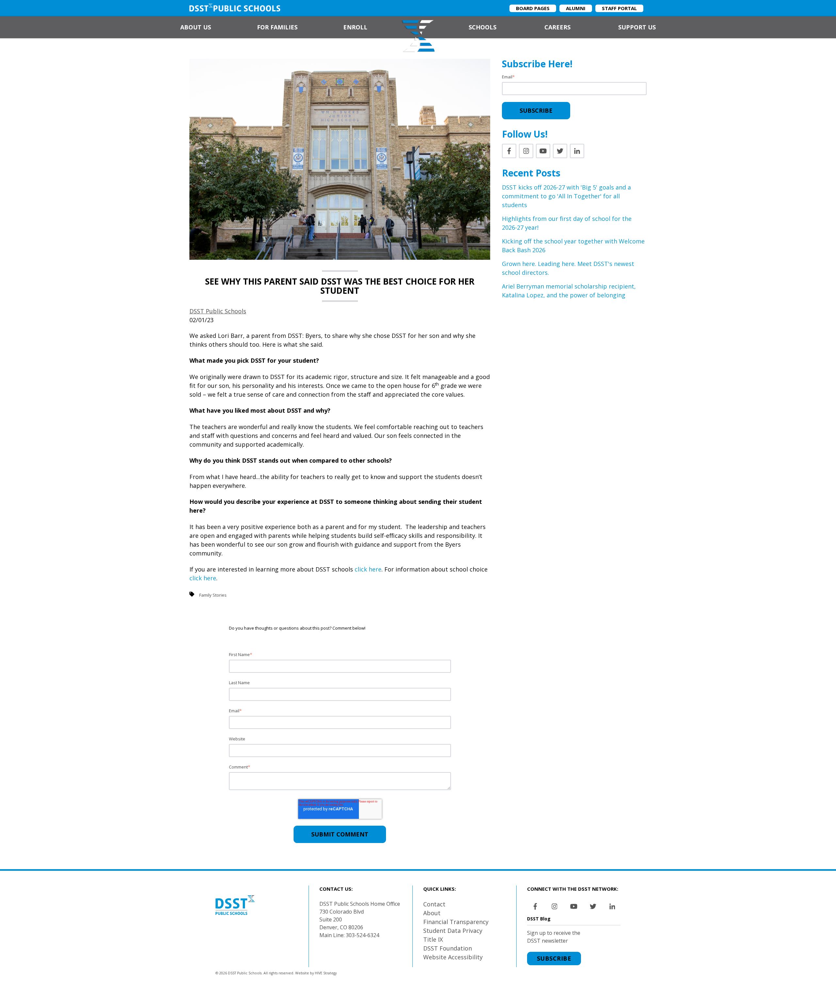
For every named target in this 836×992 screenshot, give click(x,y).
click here (368, 569)
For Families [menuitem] (277, 27)
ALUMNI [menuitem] (576, 8)
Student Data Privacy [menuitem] (452, 930)
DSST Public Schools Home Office (359, 903)
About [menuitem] (432, 913)
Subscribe (554, 958)
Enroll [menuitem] (355, 27)
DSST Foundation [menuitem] (447, 948)
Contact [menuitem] (434, 904)
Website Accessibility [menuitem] (453, 957)
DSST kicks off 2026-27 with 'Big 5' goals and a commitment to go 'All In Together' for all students (566, 196)
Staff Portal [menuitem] (619, 8)
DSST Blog (539, 919)
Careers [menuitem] (557, 27)
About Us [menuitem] (195, 27)
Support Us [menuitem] (637, 27)
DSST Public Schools (217, 311)
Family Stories (213, 595)
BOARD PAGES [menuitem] (533, 8)
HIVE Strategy (326, 973)
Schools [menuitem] (482, 27)
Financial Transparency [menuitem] (456, 922)
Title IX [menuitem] (433, 939)
